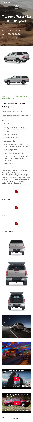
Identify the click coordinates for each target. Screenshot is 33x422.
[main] (16, 18)
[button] (2, 2)
